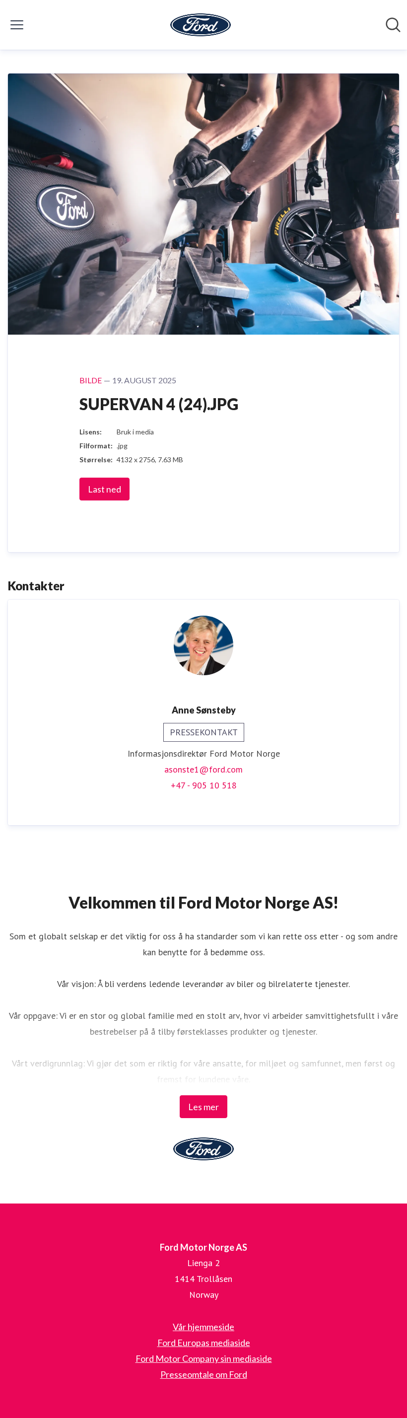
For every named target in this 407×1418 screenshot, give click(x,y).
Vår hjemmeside (203, 1326)
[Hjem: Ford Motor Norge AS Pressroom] (200, 25)
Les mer (203, 1106)
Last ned (104, 489)
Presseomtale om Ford (203, 1374)
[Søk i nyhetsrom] (393, 25)
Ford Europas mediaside (203, 1342)
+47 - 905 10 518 (204, 785)
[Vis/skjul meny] (17, 24)
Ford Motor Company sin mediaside (204, 1358)
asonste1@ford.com (203, 769)
